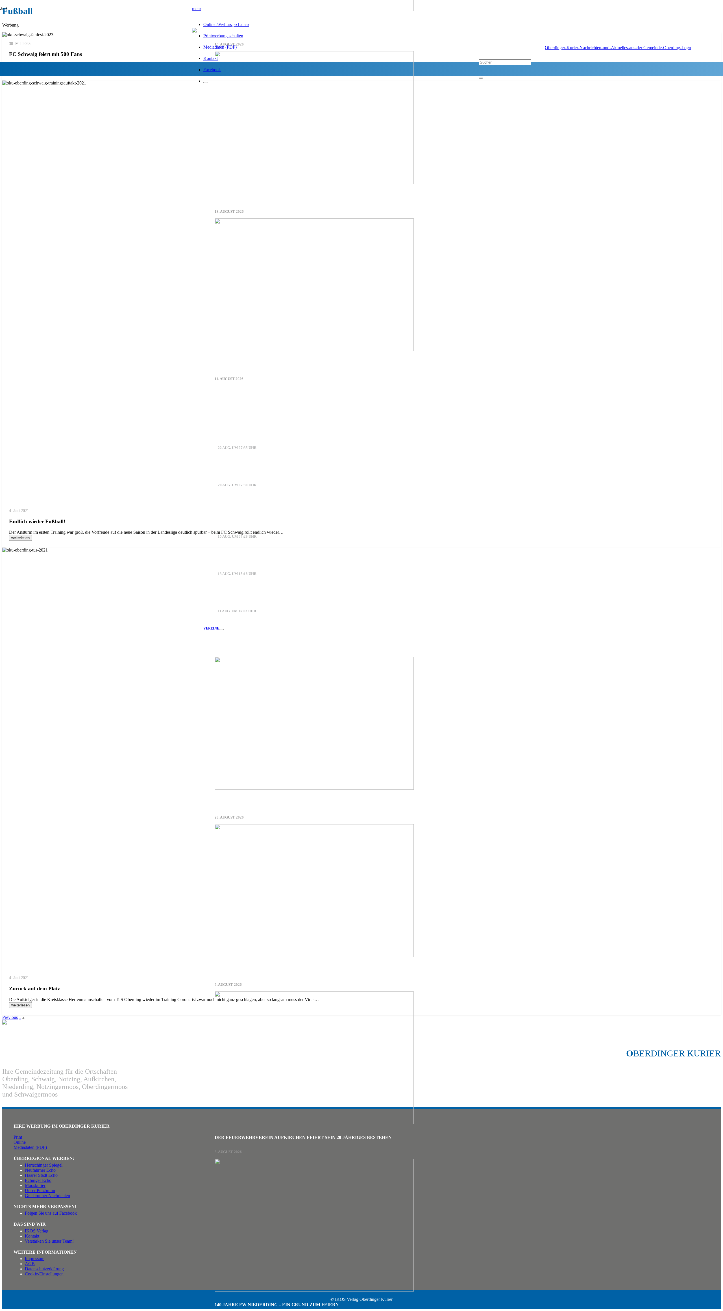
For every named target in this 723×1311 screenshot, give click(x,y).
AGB (30, 1263)
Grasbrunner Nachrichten (47, 1195)
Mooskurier (35, 1185)
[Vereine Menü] (221, 629)
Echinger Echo (38, 1180)
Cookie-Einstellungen (44, 1273)
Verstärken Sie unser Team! (49, 1241)
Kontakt (32, 1236)
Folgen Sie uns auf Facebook (51, 1213)
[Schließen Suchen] (481, 78)
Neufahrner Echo (40, 1170)
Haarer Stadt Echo (41, 1175)
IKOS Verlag (36, 1230)
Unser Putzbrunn (40, 1190)
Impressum (34, 1258)
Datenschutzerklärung (44, 1268)
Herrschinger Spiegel (43, 1165)
